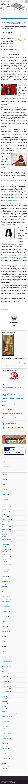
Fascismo (4, 586)
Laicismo (3, 643)
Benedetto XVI (5, 494)
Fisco (3, 591)
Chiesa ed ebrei (5, 511)
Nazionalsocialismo (6, 666)
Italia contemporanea (6, 638)
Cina (3, 514)
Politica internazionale (6, 686)
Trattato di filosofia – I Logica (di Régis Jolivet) (13, 404)
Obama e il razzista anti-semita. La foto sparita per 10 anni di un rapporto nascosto (14, 23)
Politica (3, 683)
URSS (3, 763)
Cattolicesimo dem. (6, 506)
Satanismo (4, 726)
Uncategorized (5, 761)
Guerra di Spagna (5, 599)
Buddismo (4, 501)
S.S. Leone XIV (5, 721)
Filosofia (3, 589)
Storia (3, 746)
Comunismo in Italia (6, 519)
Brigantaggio (4, 499)
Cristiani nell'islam (5, 529)
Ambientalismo (5, 489)
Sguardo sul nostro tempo (7, 733)
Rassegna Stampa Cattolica (7, 12)
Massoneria (4, 653)
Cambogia (4, 504)
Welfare (3, 771)
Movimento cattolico (6, 661)
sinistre (3, 736)
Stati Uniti (4, 743)
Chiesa (3, 509)
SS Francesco (4, 741)
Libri (3, 646)
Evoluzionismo (5, 581)
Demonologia (4, 546)
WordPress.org (5, 469)
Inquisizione (4, 616)
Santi (3, 723)
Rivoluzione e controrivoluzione (8, 713)
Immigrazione (4, 611)
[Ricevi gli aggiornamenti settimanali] (8, 1)
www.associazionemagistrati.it (10, 200)
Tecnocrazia (4, 751)
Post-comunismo (5, 691)
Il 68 (3, 609)
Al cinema (4, 486)
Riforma (3, 708)
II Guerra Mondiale (6, 606)
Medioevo (4, 656)
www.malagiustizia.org (6, 255)
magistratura (5, 309)
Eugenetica (4, 574)
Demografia (4, 544)
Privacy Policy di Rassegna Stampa (20, 778)
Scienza (3, 728)
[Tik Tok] (4, 1)
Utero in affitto (5, 766)
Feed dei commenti (6, 466)
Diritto (12, 28)
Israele (3, 636)
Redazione (8, 28)
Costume (4, 524)
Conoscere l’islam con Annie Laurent (14, 19)
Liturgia (3, 648)
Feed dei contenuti (6, 464)
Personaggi (4, 681)
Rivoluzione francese (6, 716)
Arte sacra (4, 491)
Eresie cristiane (5, 569)
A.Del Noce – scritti (6, 476)
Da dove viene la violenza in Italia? (10, 417)
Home (2, 14)
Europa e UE (4, 576)
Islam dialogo (4, 626)
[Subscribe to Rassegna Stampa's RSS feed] (1, 1)
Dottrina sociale (5, 556)
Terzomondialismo (5, 756)
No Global (4, 668)
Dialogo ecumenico (6, 549)
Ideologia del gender (6, 604)
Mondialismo (4, 658)
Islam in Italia (4, 633)
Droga (3, 559)
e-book (3, 561)
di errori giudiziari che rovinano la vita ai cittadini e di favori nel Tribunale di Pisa (14, 257)
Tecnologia (4, 753)
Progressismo (5, 693)
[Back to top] (25, 781)
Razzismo (4, 701)
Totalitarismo (4, 758)
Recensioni (4, 703)
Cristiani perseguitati (6, 531)
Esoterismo (4, 571)
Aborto (3, 479)
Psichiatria (4, 696)
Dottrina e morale (5, 554)
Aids (3, 484)
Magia (3, 651)
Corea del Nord (5, 521)
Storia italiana (4, 748)
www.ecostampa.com (6, 70)
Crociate (3, 534)
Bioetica (3, 496)
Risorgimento (4, 711)
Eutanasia (4, 579)
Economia (4, 566)
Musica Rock (4, 663)
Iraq (3, 621)
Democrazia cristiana (6, 541)
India (3, 614)
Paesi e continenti (5, 678)
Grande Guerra (5, 596)
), (17, 255)
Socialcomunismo (5, 738)
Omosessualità (5, 673)
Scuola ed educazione (6, 731)
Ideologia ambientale (6, 601)
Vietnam (3, 768)
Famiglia (3, 584)
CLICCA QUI (5, 365)
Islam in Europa (5, 631)
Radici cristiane (5, 698)
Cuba (3, 536)
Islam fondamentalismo (6, 628)
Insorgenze (4, 619)
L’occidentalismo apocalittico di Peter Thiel (12, 413)
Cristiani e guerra (5, 526)
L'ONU (3, 641)
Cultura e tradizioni (6, 539)
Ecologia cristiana (5, 564)
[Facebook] (5, 1)
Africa (3, 481)
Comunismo (4, 516)
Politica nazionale (5, 688)
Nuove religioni (5, 671)
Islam (3, 623)
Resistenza (4, 706)
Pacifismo (4, 676)
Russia (3, 718)
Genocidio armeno (5, 594)
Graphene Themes (12, 782)
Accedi (3, 461)
